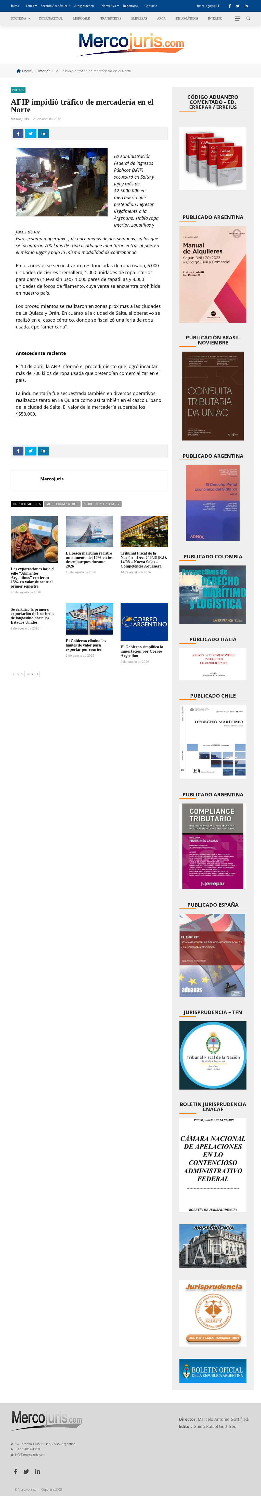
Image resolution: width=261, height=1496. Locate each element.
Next (31, 673)
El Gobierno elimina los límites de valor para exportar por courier (86, 645)
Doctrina (18, 18)
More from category (102, 504)
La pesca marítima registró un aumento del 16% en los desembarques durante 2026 (89, 559)
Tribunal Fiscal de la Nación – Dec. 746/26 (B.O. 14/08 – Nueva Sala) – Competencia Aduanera (144, 559)
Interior (215, 18)
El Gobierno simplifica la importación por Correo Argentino (142, 651)
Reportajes (130, 6)
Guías (30, 6)
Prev (19, 673)
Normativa (108, 6)
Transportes (110, 18)
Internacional (51, 18)
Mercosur (81, 18)
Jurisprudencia (84, 6)
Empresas (139, 18)
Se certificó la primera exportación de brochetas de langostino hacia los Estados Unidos (32, 615)
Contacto (151, 6)
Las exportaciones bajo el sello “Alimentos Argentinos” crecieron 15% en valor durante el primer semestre (32, 577)
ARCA (161, 18)
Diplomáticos (187, 18)
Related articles (27, 504)
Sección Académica (54, 6)
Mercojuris (20, 119)
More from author (62, 504)
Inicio (15, 6)
